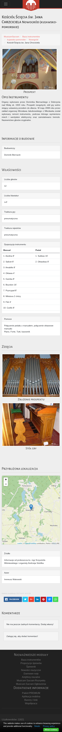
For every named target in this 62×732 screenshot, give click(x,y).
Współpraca (31, 703)
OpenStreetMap (30, 543)
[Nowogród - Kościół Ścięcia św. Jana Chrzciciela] (31, 507)
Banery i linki (31, 700)
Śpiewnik (31, 666)
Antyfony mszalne (31, 677)
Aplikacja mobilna (31, 696)
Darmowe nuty (31, 673)
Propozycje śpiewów (31, 663)
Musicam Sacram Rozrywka (31, 680)
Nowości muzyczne (31, 670)
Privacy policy (49, 726)
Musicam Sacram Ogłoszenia (31, 684)
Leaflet (19, 543)
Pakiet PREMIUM (31, 693)
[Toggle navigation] (6, 4)
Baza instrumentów (31, 660)
